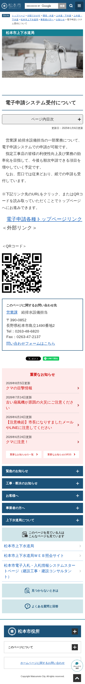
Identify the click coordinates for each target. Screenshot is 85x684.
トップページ (18, 15)
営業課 (12, 312)
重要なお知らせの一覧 (22, 454)
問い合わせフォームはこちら (30, 343)
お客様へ (12, 495)
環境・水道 (48, 15)
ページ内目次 (42, 119)
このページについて (20, 647)
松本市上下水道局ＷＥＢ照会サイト (34, 556)
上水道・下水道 (63, 15)
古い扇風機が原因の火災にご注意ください (40, 405)
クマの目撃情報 (19, 388)
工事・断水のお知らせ (22, 483)
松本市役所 (29, 631)
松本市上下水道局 (29, 19)
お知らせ (60, 19)
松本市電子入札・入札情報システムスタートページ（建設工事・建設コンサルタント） (39, 571)
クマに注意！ (17, 442)
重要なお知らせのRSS (59, 454)
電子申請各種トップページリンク (44, 219)
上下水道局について (20, 520)
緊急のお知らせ (17, 471)
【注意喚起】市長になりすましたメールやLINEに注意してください (40, 425)
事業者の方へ (47, 19)
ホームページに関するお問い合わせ (42, 662)
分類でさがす (33, 15)
